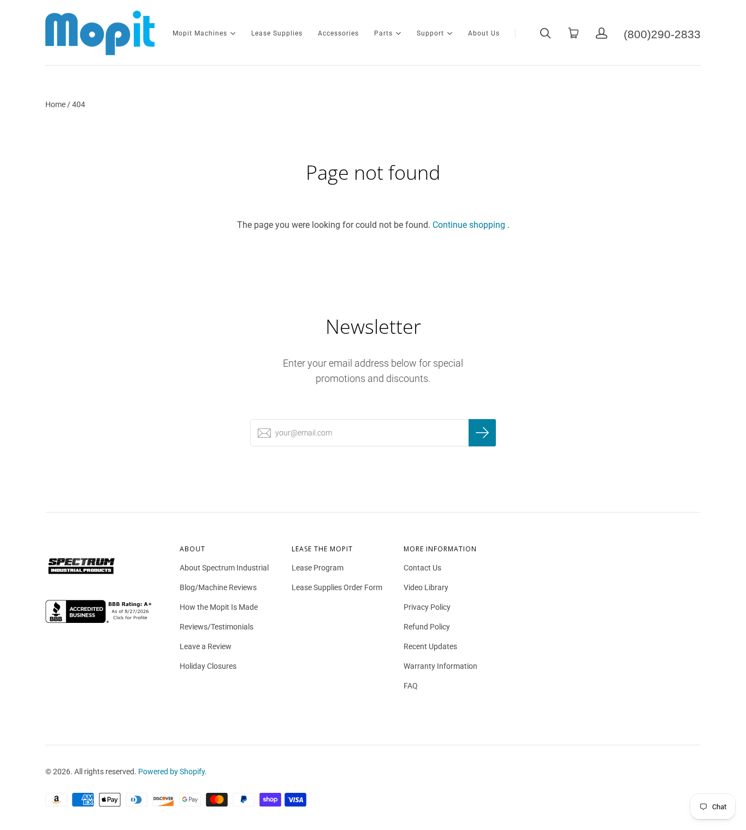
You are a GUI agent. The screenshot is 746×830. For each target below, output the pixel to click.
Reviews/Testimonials (216, 626)
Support (430, 32)
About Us (484, 33)
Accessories (338, 33)
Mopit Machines (200, 32)
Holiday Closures (208, 666)
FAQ (411, 685)
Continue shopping (469, 225)
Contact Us (422, 567)
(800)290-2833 (662, 33)
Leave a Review (206, 646)
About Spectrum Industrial (224, 567)
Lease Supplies (277, 33)
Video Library (426, 587)
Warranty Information (440, 666)
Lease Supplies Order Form (337, 587)
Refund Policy (427, 626)
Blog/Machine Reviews (218, 587)
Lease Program (318, 567)
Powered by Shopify (171, 771)
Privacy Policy (427, 607)
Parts (383, 32)
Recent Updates (430, 646)
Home (55, 104)
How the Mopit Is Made (219, 607)
